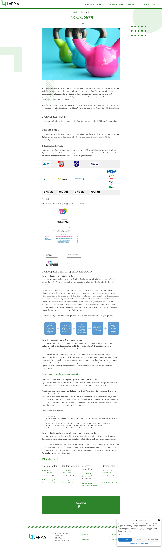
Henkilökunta (86, 534)
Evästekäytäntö (133, 543)
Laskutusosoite (86, 539)
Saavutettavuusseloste (116, 537)
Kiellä (139, 539)
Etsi (157, 4)
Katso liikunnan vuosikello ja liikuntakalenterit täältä (61, 374)
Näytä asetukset (153, 539)
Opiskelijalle (89, 4)
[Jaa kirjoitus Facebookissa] (79, 507)
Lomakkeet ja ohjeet (115, 4)
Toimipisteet (86, 537)
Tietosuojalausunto (143, 543)
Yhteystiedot (130, 4)
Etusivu (75, 12)
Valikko (146, 4)
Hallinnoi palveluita (124, 534)
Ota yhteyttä (113, 534)
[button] (158, 520)
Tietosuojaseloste (114, 539)
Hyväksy (125, 539)
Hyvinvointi (101, 4)
